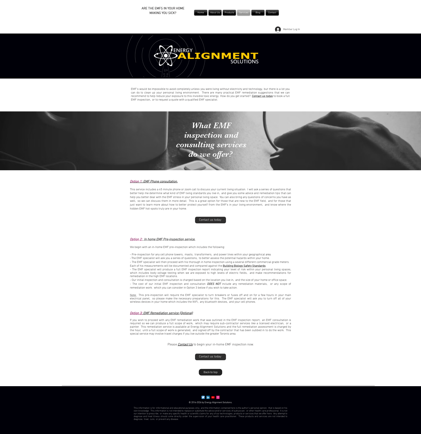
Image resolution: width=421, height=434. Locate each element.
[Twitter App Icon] (203, 397)
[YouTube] (213, 397)
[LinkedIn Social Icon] (208, 397)
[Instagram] (218, 397)
